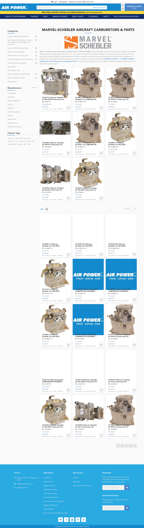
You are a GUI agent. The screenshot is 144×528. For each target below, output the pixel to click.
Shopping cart (134, 7)
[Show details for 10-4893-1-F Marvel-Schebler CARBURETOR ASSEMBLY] (121, 274)
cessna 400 (26, 138)
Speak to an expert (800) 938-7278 (81, 2)
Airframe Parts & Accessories (18, 56)
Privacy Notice (48, 509)
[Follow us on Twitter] (60, 519)
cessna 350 (19, 138)
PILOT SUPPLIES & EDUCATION (19, 74)
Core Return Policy (50, 493)
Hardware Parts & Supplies (17, 63)
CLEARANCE (12, 82)
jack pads (20, 144)
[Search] (38, 7)
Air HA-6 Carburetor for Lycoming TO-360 (61, 61)
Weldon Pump (13, 123)
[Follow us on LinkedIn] (83, 519)
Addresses (76, 482)
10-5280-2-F (124, 59)
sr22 (25, 144)
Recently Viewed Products (82, 486)
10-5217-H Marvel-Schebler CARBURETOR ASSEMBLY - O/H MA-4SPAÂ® (52, 382)
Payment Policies (49, 486)
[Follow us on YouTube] (72, 519)
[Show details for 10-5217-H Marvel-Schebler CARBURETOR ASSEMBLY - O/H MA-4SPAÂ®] (55, 364)
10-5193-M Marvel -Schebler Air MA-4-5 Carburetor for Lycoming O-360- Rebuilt (119, 336)
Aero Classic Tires (14, 70)
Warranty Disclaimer (50, 489)
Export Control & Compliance (54, 501)
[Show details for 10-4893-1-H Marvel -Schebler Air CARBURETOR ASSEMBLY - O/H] (88, 127)
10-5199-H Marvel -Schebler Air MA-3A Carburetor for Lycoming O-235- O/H (53, 190)
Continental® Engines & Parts (18, 36)
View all (33, 87)
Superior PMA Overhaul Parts (18, 48)
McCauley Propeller (15, 127)
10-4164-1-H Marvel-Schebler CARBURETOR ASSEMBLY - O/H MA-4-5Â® (86, 291)
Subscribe (126, 487)
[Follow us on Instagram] (78, 519)
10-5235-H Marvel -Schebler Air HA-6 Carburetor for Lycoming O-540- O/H (86, 427)
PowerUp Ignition (14, 112)
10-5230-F (106, 59)
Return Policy (48, 482)
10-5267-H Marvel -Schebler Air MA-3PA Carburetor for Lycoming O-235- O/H (86, 190)
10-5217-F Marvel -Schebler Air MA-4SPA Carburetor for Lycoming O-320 (53, 99)
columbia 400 (12, 144)
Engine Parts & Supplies (16, 52)
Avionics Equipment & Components (20, 59)
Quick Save (11, 67)
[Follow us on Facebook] (66, 519)
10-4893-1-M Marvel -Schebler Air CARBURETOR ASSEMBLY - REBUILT (85, 99)
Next (135, 446)
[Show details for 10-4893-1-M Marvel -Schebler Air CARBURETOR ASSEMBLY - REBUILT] (88, 82)
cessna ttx (11, 141)
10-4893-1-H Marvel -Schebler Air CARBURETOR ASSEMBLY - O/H (85, 145)
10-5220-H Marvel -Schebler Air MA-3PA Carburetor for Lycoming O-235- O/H (53, 427)
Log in (55, 2)
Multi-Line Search (99, 8)
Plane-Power (12, 119)
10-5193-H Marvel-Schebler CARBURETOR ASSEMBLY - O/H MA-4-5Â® (85, 336)
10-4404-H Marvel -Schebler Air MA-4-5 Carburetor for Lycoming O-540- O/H (53, 145)
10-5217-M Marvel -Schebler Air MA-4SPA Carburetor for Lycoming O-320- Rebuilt (86, 382)
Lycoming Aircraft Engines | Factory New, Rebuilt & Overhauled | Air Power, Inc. (20, 42)
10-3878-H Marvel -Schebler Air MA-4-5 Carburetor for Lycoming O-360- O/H (119, 99)
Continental (12, 93)
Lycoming (11, 97)
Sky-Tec (10, 116)
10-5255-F (114, 59)
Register (64, 2)
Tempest (11, 108)
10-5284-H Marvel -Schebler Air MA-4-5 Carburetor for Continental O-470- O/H (119, 427)
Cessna (10, 104)
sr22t (29, 144)
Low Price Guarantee (50, 497)
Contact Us (47, 478)
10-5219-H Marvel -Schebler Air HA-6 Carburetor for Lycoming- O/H (119, 382)
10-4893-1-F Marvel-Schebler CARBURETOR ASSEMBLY (119, 290)
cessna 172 (11, 138)
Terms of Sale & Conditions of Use (55, 513)
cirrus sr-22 (22, 141)
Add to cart (68, 108)
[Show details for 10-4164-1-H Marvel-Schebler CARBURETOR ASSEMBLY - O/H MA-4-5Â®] (88, 274)
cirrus (16, 141)
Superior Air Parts (14, 101)
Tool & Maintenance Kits (16, 78)
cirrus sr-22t (30, 141)
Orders (75, 478)
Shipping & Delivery (50, 505)
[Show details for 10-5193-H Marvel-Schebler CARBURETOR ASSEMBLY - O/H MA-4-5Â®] (88, 319)
